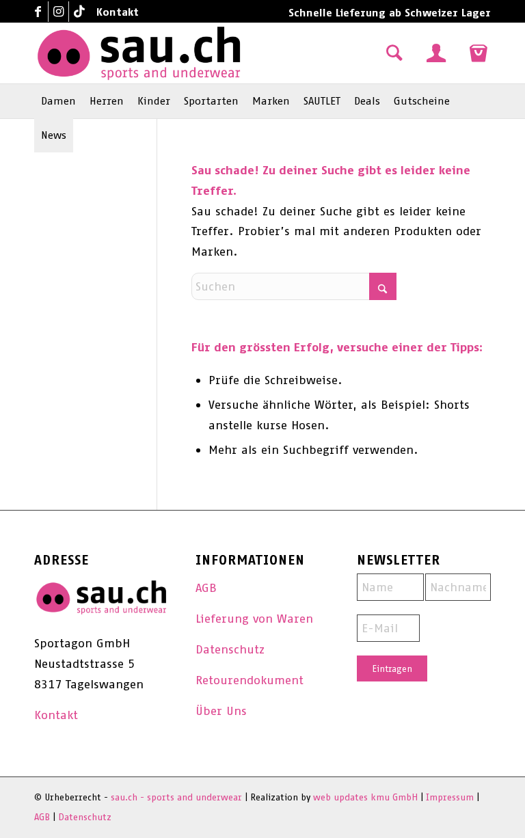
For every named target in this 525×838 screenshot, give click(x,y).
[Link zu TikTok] (79, 11)
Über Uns (221, 710)
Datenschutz (230, 649)
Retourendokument (250, 680)
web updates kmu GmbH (365, 797)
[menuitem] (114, 12)
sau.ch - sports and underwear (176, 797)
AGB (206, 587)
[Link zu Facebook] (38, 11)
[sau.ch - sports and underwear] (138, 53)
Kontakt (117, 11)
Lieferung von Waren (254, 618)
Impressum (450, 797)
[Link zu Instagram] (58, 11)
